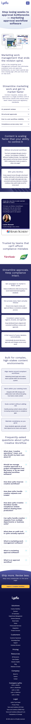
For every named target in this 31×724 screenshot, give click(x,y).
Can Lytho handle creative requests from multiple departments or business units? (14, 521)
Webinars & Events (15, 666)
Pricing (15, 649)
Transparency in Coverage (15, 714)
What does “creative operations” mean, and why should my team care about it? (14, 454)
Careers (16, 676)
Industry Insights (15, 662)
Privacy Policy (15, 704)
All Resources (15, 657)
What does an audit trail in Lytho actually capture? (14, 532)
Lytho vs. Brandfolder (15, 687)
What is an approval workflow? (12, 561)
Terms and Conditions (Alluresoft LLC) (15, 712)
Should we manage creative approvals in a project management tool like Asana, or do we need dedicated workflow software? (14, 469)
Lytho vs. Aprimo (15, 685)
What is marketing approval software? (11, 551)
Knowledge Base (15, 640)
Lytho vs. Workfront (15, 692)
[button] (15, 586)
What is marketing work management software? (13, 542)
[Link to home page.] (5, 3)
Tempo (15, 623)
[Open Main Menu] (28, 3)
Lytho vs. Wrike (15, 694)
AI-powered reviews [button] (9, 109)
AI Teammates (15, 613)
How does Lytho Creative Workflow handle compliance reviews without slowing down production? (13, 506)
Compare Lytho (15, 683)
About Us (15, 674)
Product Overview (15, 630)
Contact (15, 679)
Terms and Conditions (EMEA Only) (15, 709)
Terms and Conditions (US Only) (16, 707)
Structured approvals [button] (9, 114)
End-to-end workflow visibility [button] (13, 119)
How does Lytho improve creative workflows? (13, 483)
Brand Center (15, 621)
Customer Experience (15, 638)
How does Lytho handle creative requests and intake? (13, 493)
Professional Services (15, 625)
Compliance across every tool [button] (12, 124)
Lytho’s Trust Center (15, 702)
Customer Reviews (15, 645)
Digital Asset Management (15, 616)
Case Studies (15, 659)
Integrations (15, 628)
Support (16, 643)
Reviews (15, 611)
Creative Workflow (15, 609)
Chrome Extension (15, 618)
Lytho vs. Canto (15, 690)
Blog (15, 664)
